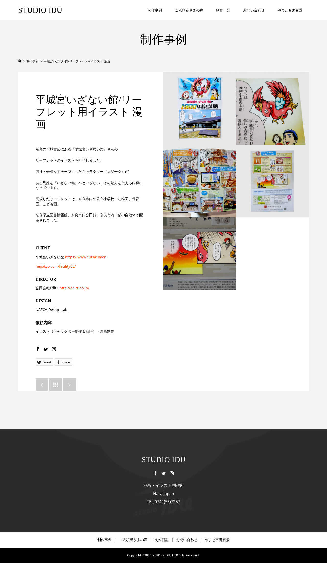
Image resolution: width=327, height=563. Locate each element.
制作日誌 (223, 10)
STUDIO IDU (40, 10)
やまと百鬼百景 (289, 10)
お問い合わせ (254, 10)
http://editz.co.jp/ (74, 287)
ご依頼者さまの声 (189, 10)
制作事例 (155, 10)
